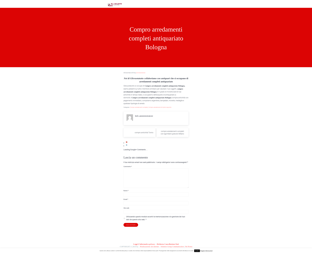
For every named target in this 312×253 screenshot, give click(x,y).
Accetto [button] (197, 250)
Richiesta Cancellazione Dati (168, 244)
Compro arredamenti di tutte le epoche (159, 107)
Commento (128, 166)
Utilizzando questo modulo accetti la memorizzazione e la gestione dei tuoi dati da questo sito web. (155, 218)
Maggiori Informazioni (206, 250)
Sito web (126, 208)
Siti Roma (188, 247)
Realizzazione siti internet (149, 247)
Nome (126, 190)
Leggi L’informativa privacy (144, 244)
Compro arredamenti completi (139, 107)
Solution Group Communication (172, 247)
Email (126, 199)
